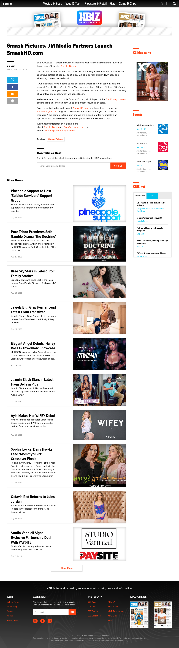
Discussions (140, 195)
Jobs (152, 195)
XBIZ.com (92, 601)
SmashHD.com (68, 66)
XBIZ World (93, 611)
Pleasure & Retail (96, 3)
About (10, 615)
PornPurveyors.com (115, 99)
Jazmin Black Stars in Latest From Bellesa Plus (32, 382)
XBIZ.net (139, 186)
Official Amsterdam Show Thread (151, 253)
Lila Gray (11, 66)
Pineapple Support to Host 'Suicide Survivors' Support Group (31, 195)
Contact (10, 611)
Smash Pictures (55, 139)
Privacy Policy (13, 620)
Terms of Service (116, 640)
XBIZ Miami (113, 606)
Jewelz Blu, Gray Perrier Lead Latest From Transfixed (33, 309)
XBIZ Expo (112, 615)
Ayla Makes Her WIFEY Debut (33, 415)
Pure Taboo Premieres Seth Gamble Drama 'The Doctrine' (33, 234)
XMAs (110, 620)
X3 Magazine (142, 52)
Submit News (13, 601)
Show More (67, 568)
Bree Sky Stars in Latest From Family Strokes (33, 273)
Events (137, 114)
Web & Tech (73, 3)
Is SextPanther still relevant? (149, 217)
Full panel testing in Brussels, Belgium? (150, 229)
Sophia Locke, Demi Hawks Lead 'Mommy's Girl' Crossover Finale (31, 453)
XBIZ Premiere (94, 615)
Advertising (12, 606)
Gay (112, 3)
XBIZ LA (111, 601)
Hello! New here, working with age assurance (152, 242)
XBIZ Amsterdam (145, 125)
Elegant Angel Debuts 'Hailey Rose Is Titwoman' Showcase (33, 345)
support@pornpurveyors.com (60, 130)
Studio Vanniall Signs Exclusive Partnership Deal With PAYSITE (31, 537)
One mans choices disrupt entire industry (151, 204)
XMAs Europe (144, 161)
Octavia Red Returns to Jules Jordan (33, 499)
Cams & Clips (127, 3)
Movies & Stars (52, 3)
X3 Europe (142, 143)
